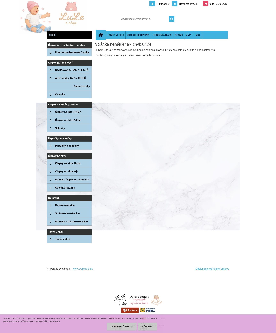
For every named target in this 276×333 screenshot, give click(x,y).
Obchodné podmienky (138, 35)
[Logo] (69, 19)
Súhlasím (147, 326)
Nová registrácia (188, 4)
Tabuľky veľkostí (115, 35)
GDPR (189, 35)
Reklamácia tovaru (162, 35)
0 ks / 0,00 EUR (218, 4)
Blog (198, 35)
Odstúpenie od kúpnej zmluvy (212, 268)
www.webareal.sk (83, 268)
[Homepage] (102, 35)
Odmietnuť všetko (122, 326)
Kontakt (179, 35)
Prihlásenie (163, 4)
